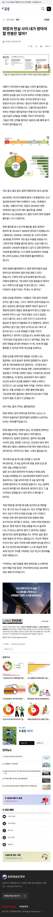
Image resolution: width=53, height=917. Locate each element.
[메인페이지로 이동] (7, 9)
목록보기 (7, 649)
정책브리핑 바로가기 (12, 896)
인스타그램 (11, 837)
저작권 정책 (45, 621)
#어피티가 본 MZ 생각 (18, 644)
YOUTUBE (11, 816)
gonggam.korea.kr (21, 637)
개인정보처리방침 (9, 906)
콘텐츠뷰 (10, 844)
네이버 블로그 (12, 823)
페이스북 (10, 830)
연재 (17, 20)
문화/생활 (10, 20)
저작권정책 (23, 906)
